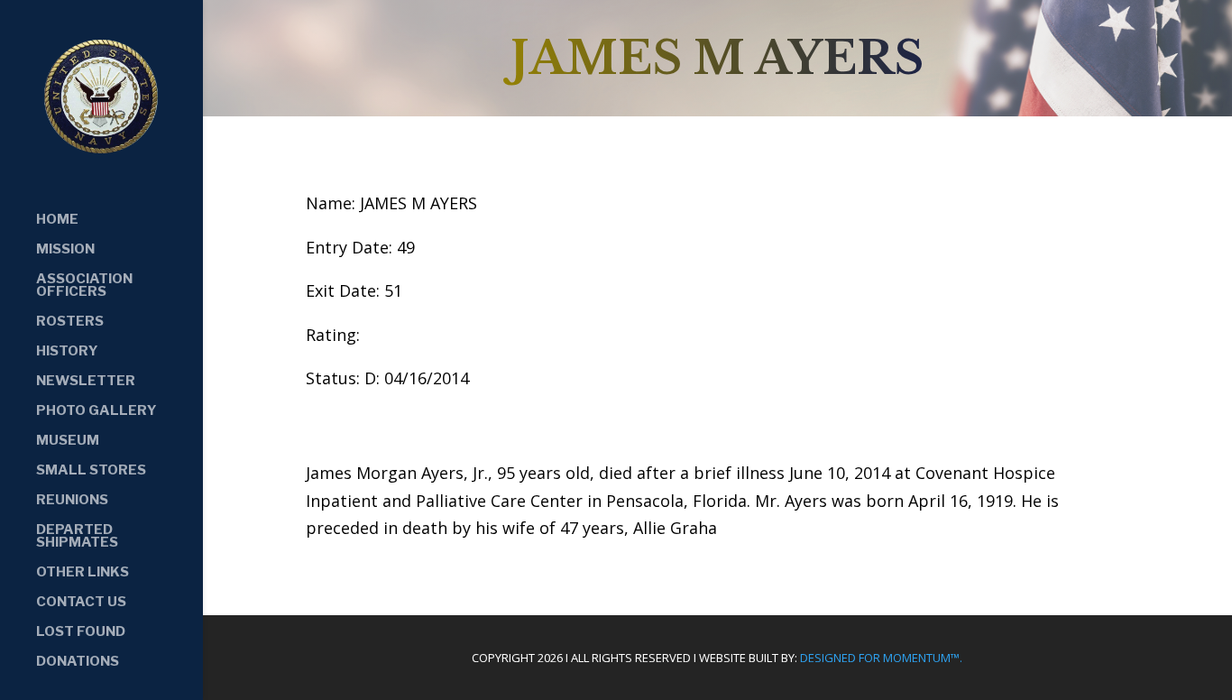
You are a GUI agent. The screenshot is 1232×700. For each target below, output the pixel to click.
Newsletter (85, 381)
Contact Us (81, 602)
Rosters (70, 322)
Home (57, 220)
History (67, 352)
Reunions (72, 500)
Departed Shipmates (77, 536)
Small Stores (91, 471)
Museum (67, 441)
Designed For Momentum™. (881, 657)
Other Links (82, 573)
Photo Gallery (96, 411)
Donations (77, 662)
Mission (65, 250)
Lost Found (80, 632)
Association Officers (84, 285)
